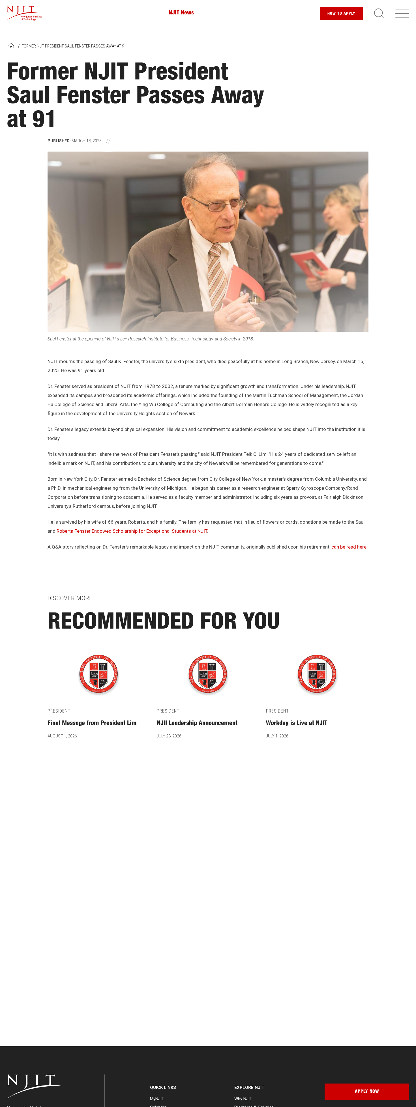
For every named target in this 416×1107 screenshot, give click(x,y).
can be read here (348, 547)
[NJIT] (24, 13)
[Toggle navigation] (402, 13)
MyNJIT (157, 1098)
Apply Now (367, 1092)
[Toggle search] (379, 13)
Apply (341, 14)
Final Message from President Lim (92, 723)
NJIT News (181, 13)
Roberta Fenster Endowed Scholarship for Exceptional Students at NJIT (132, 531)
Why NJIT (243, 1098)
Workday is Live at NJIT (296, 723)
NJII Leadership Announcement (197, 723)
